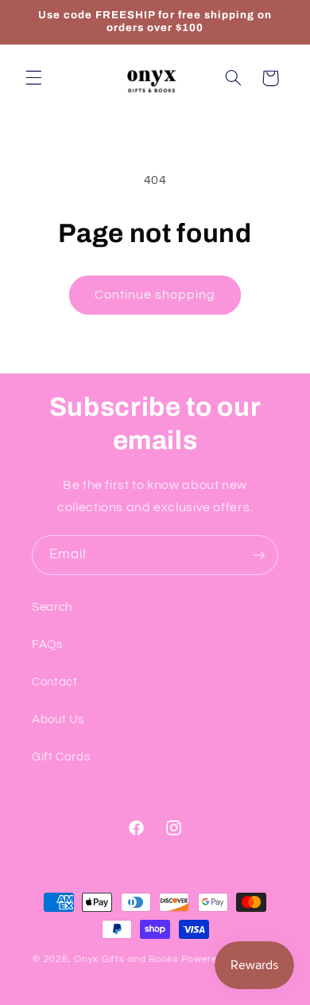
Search (52, 607)
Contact (54, 682)
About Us (58, 719)
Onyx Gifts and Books (126, 959)
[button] (33, 78)
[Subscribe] (259, 554)
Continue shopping (155, 294)
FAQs (47, 645)
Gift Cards (61, 757)
